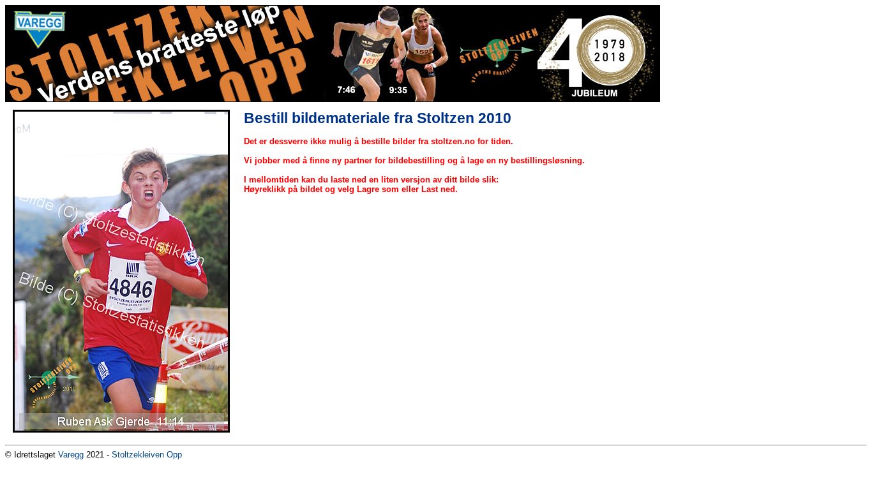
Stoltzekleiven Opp (147, 454)
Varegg (71, 454)
